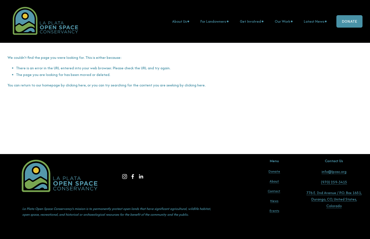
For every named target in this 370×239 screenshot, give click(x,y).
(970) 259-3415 (334, 182)
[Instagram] (124, 176)
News (274, 200)
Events (274, 210)
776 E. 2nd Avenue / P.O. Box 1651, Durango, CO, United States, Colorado (334, 199)
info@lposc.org (334, 171)
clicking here (76, 85)
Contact (274, 191)
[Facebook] (132, 176)
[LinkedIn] (140, 176)
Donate (349, 21)
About (274, 181)
